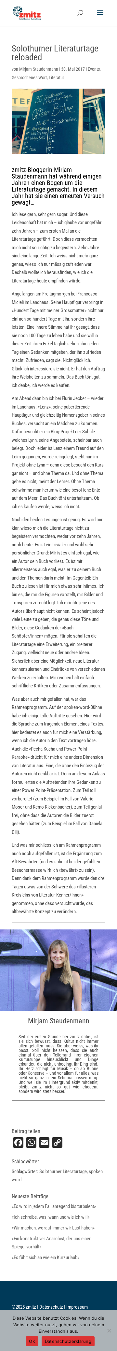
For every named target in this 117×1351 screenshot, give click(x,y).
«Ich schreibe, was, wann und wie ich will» (50, 1217)
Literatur (56, 77)
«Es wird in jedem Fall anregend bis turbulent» (54, 1206)
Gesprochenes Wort (29, 77)
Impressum (77, 1307)
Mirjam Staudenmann (38, 69)
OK (32, 1341)
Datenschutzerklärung (68, 1341)
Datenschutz (51, 1307)
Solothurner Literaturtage (63, 1171)
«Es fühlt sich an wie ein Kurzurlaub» (45, 1257)
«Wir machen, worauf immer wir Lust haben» (53, 1228)
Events (94, 69)
